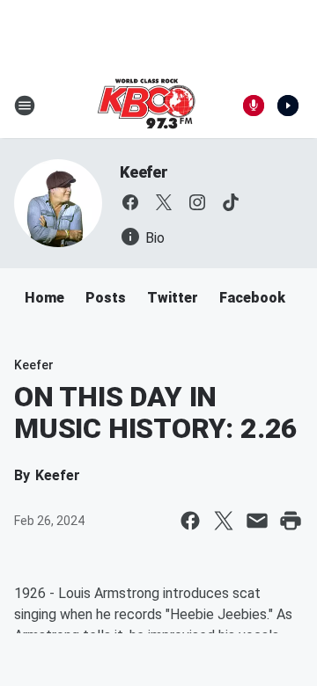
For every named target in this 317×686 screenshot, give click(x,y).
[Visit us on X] (163, 202)
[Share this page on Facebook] (190, 520)
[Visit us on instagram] (197, 202)
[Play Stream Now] (288, 105)
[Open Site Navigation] (24, 105)
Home (44, 297)
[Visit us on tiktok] (230, 202)
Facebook (252, 297)
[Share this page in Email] (257, 520)
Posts (105, 297)
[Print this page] (290, 520)
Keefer (144, 172)
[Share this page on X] (223, 520)
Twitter (172, 297)
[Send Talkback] (253, 105)
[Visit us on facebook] (130, 202)
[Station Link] (146, 105)
